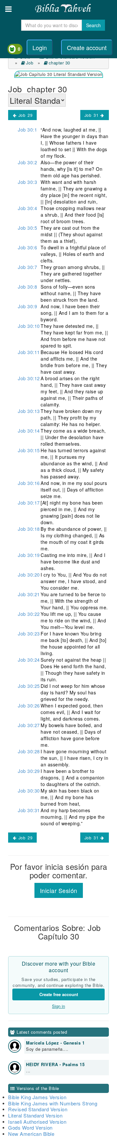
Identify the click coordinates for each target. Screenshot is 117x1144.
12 (29, 378)
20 (29, 574)
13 (29, 411)
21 (29, 594)
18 (29, 529)
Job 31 (92, 115)
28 (29, 751)
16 (29, 483)
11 (29, 352)
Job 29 (24, 115)
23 (29, 633)
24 (29, 659)
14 (29, 430)
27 (29, 725)
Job (30, 63)
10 (29, 326)
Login (39, 47)
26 (29, 705)
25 (29, 686)
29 (29, 771)
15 (29, 450)
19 (29, 555)
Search (93, 25)
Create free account (58, 994)
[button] (8, 9)
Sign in (58, 1006)
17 (29, 502)
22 (29, 614)
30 (29, 790)
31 (29, 810)
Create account (87, 47)
